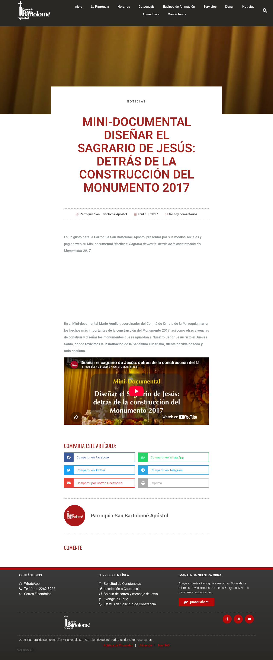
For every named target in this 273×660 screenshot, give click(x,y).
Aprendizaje (150, 14)
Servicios (210, 7)
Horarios (124, 7)
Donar (229, 7)
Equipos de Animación (179, 7)
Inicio (78, 7)
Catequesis (147, 7)
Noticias (248, 7)
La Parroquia (100, 7)
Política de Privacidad (118, 645)
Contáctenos (177, 14)
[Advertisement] (136, 287)
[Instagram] (238, 619)
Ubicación (145, 645)
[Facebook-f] (227, 619)
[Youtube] (249, 619)
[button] (265, 10)
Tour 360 (164, 645)
